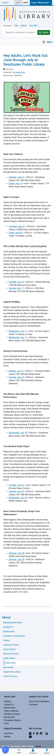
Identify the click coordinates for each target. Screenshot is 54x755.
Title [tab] (16, 25)
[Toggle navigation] (47, 42)
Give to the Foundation (39, 701)
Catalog (7, 701)
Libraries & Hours (12, 714)
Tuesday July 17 (16, 288)
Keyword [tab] (7, 25)
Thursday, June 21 (17, 226)
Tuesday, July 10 (16, 282)
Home (38, 746)
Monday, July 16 (16, 371)
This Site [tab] (33, 25)
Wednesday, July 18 (18, 433)
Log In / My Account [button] (40, 3)
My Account (9, 717)
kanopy (7, 736)
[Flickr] (30, 733)
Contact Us (9, 704)
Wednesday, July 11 (18, 331)
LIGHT (18, 3)
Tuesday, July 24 (16, 377)
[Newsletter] (30, 736)
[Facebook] (33, 733)
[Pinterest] (37, 733)
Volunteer (33, 704)
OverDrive (8, 733)
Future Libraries (11, 711)
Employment (9, 707)
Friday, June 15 (15, 183)
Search (44, 32)
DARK (25, 3)
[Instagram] (41, 733)
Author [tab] (24, 25)
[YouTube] (46, 733)
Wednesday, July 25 (18, 497)
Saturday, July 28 (16, 553)
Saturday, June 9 (16, 177)
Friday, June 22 (15, 232)
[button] (6, 2)
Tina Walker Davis (18, 72)
